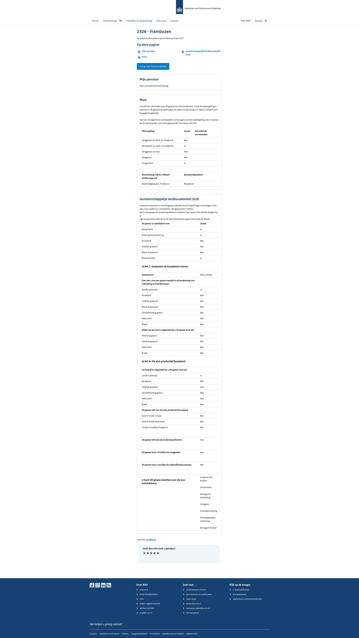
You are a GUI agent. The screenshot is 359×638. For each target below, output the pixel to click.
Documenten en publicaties (199, 594)
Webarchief (191, 633)
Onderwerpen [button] (110, 20)
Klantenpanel (192, 612)
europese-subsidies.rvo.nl (198, 608)
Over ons (161, 20)
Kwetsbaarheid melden (173, 633)
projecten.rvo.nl (193, 603)
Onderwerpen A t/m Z (196, 589)
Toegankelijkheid (139, 633)
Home (95, 20)
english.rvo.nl (146, 612)
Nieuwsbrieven (239, 594)
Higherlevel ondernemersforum (247, 599)
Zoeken (259, 20)
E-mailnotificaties (241, 589)
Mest (144, 56)
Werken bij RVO (147, 608)
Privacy (125, 633)
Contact (174, 20)
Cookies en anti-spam (109, 633)
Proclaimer (155, 633)
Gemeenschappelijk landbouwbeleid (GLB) (203, 53)
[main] (179, 301)
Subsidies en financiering (139, 20)
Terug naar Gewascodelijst (153, 66)
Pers (142, 599)
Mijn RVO (245, 20)
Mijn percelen (148, 51)
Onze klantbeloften (149, 594)
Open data (191, 599)
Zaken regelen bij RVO (150, 603)
